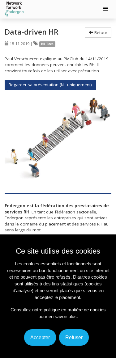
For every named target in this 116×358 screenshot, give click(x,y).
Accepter (40, 337)
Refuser (74, 337)
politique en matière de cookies (75, 309)
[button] (105, 9)
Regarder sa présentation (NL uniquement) (50, 84)
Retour (100, 32)
